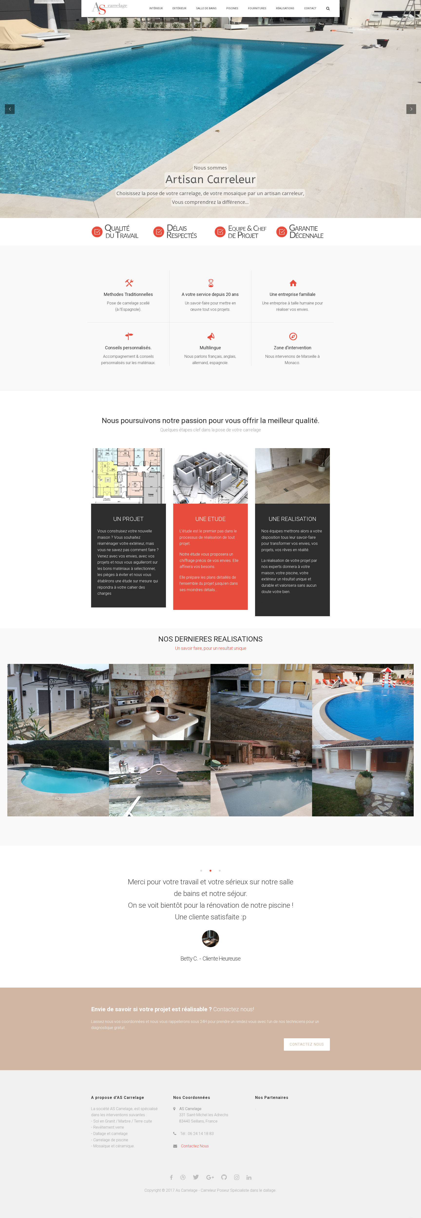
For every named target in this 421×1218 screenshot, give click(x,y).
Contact (310, 8)
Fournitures (257, 8)
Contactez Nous (195, 1146)
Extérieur (179, 8)
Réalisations (285, 8)
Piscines (232, 8)
